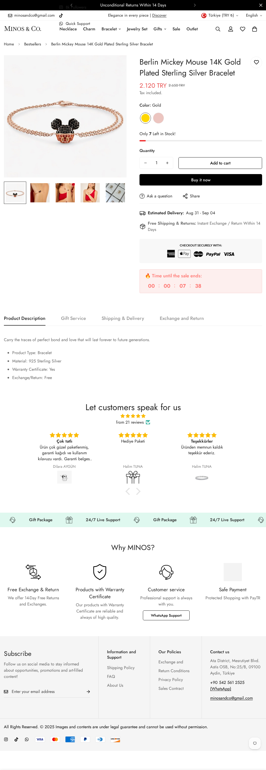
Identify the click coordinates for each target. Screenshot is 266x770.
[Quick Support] (27, 739)
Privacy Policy (170, 680)
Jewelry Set (137, 29)
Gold (145, 118)
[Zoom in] (115, 66)
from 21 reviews (130, 422)
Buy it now (200, 180)
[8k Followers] (6, 739)
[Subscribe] (84, 692)
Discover (159, 15)
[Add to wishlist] (256, 62)
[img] (133, 416)
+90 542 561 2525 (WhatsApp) (227, 685)
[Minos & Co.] (23, 29)
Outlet (192, 29)
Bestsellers (32, 44)
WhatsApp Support (166, 615)
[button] (255, 29)
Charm (89, 29)
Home (9, 44)
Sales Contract (171, 688)
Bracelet (109, 29)
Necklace (68, 29)
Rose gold (158, 118)
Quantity (147, 151)
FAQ (111, 676)
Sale (176, 29)
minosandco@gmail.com (231, 698)
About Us (115, 685)
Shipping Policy (121, 668)
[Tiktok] (61, 15)
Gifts (158, 29)
